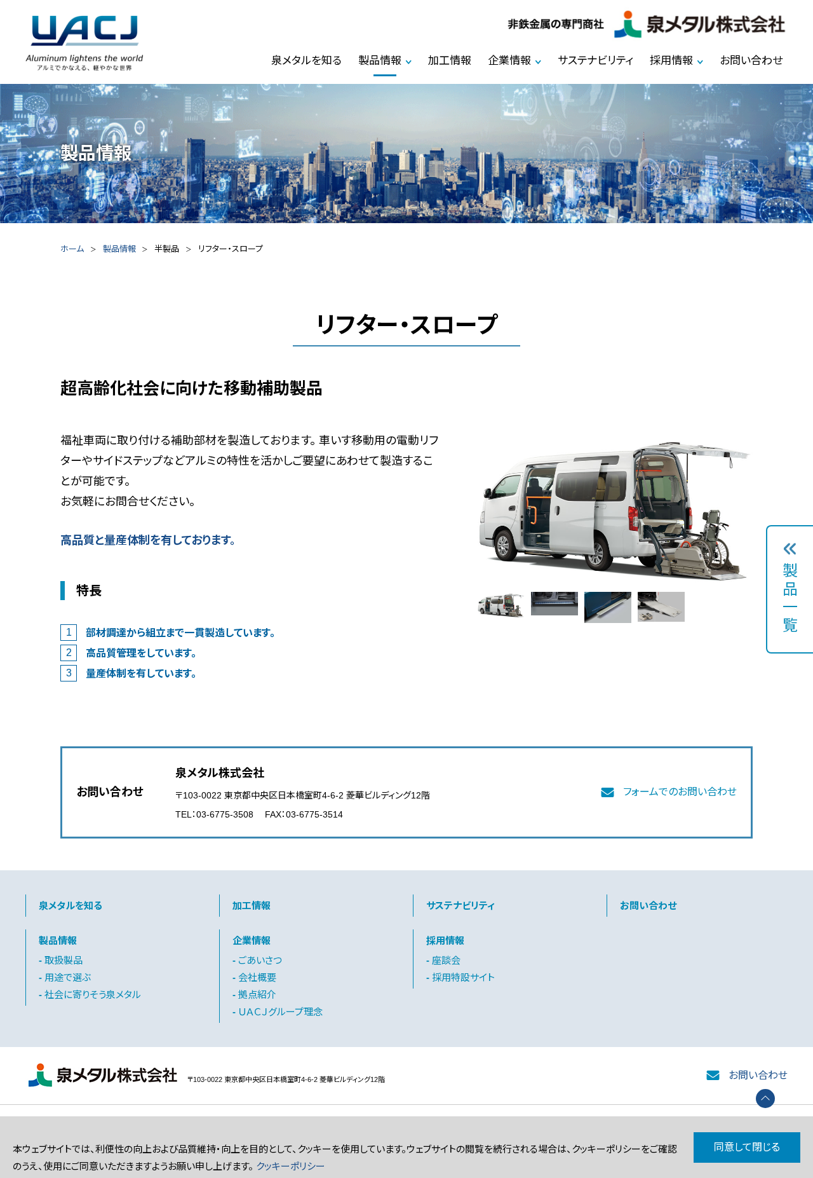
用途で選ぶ (67, 977)
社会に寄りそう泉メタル (92, 994)
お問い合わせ (751, 61)
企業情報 (509, 61)
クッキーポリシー (290, 1166)
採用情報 (671, 61)
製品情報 (379, 61)
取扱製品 (63, 960)
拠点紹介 (257, 994)
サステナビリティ (595, 61)
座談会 (446, 960)
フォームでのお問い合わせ (680, 791)
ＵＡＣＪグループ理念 (280, 1011)
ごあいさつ (260, 960)
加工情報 (449, 61)
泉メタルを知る (306, 61)
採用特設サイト (463, 977)
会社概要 (257, 977)
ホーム (72, 249)
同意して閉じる (747, 1147)
